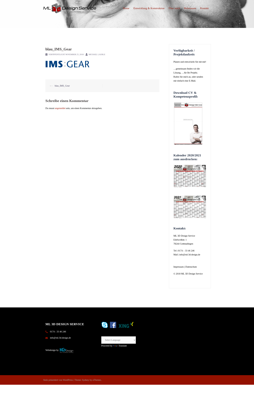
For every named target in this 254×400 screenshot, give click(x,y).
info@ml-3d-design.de (189, 254)
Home (126, 8)
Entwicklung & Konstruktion (148, 8)
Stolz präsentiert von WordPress (58, 380)
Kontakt (204, 8)
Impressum (178, 267)
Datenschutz (191, 267)
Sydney (85, 380)
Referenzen (190, 8)
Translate (122, 345)
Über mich (174, 8)
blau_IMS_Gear (62, 85)
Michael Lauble (97, 54)
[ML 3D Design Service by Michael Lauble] (69, 8)
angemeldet (60, 108)
